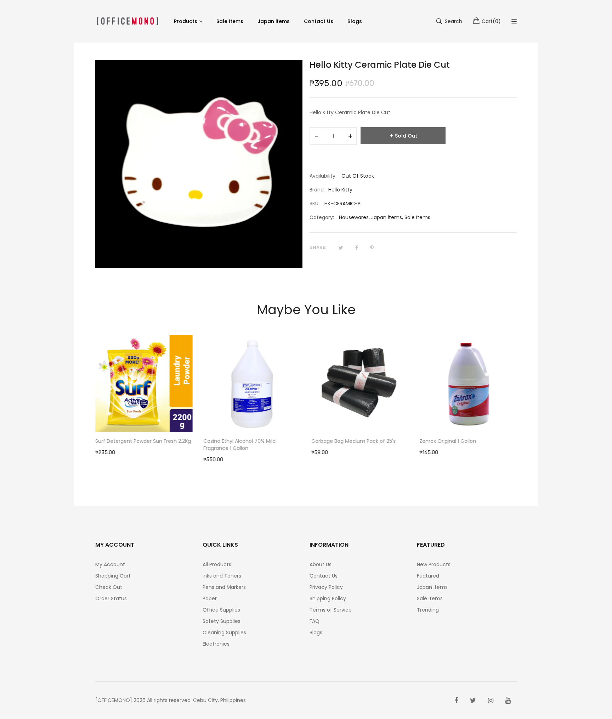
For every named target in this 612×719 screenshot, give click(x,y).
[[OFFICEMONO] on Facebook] (456, 700)
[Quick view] (191, 420)
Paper (210, 598)
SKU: (314, 203)
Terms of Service (331, 609)
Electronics (216, 643)
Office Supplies (221, 609)
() (491, 21)
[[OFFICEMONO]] (127, 21)
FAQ (314, 621)
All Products (217, 564)
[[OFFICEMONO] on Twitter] (473, 700)
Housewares (354, 217)
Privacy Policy (326, 587)
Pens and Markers (224, 587)
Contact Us (324, 575)
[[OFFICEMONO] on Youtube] (508, 700)
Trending (428, 609)
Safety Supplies (221, 621)
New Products (433, 564)
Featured (428, 575)
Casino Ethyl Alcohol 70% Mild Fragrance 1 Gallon (239, 444)
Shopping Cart (113, 575)
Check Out (108, 587)
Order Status (111, 598)
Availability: (323, 175)
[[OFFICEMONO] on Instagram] (491, 700)
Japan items (386, 217)
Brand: (317, 189)
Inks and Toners (222, 575)
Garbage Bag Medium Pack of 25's (353, 441)
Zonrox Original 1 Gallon (447, 441)
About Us (321, 564)
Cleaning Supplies (224, 632)
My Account (110, 564)
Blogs (316, 632)
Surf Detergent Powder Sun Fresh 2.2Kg (143, 441)
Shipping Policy (328, 598)
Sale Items (417, 217)
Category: (322, 217)
